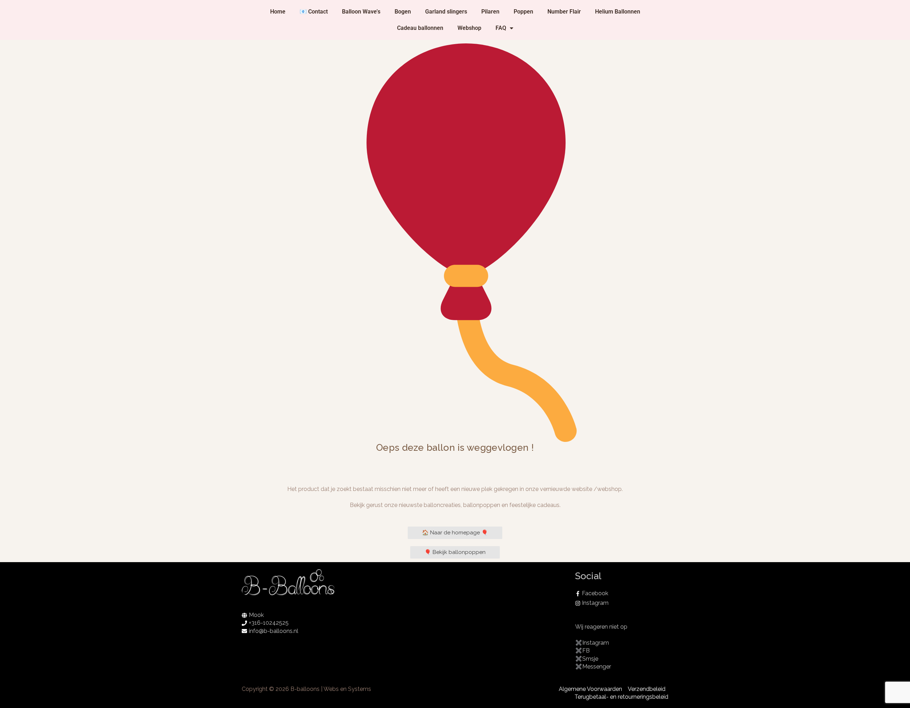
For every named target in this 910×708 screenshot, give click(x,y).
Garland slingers (446, 11)
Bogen (403, 11)
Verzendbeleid (646, 689)
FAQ (501, 28)
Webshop (469, 28)
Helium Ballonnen (617, 11)
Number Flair (564, 11)
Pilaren (490, 11)
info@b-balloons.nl (273, 631)
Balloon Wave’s (361, 11)
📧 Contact (314, 11)
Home (277, 11)
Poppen (523, 11)
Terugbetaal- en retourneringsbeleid (621, 696)
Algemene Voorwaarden (590, 689)
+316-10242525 (269, 622)
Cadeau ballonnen (420, 28)
